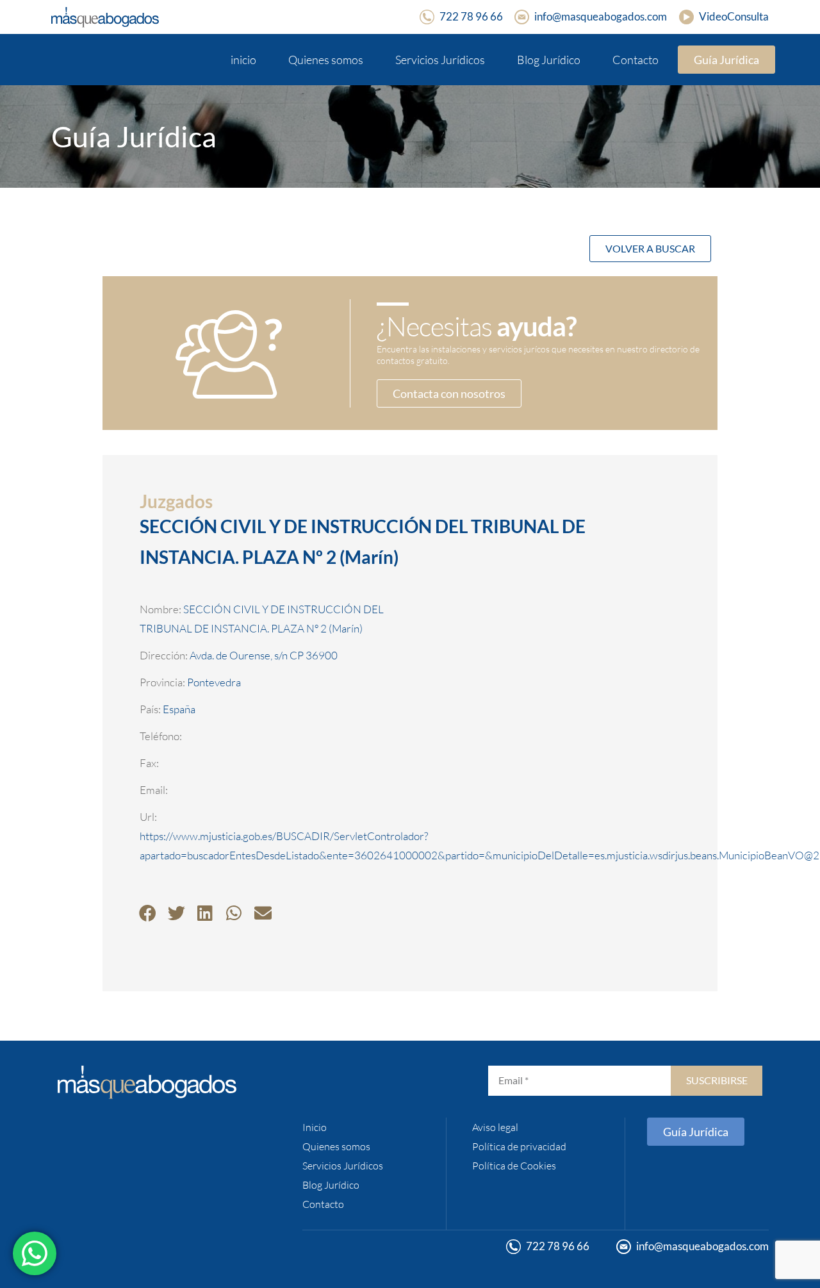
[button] (147, 912)
